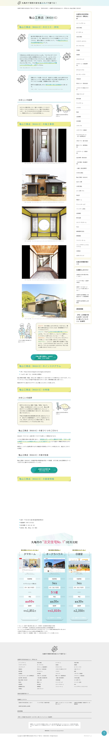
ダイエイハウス (80, 70)
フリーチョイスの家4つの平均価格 (33, 631)
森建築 (78, 54)
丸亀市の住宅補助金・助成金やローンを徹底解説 (82, 295)
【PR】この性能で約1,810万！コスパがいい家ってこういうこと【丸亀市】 (82, 318)
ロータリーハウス (80, 74)
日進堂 (78, 50)
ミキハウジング (80, 59)
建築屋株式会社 (80, 231)
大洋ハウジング (80, 255)
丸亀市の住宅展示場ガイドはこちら (44, 469)
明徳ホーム (79, 200)
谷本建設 (78, 121)
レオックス (79, 125)
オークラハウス (80, 45)
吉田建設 (78, 213)
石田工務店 (79, 36)
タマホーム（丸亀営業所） (81, 64)
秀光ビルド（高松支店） (82, 83)
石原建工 (78, 251)
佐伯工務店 (79, 27)
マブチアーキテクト (81, 41)
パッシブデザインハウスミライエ (82, 245)
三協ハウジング (80, 94)
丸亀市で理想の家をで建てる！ (39, 3)
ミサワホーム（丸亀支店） (81, 152)
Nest (77, 227)
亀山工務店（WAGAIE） (82, 177)
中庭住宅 (78, 79)
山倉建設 (78, 116)
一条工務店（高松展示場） (81, 163)
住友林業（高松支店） (81, 157)
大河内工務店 (79, 173)
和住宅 (78, 195)
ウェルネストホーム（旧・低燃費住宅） (81, 135)
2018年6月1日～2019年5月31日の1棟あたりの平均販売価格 (41, 627)
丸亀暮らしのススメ (82, 270)
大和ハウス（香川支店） (82, 141)
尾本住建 (78, 98)
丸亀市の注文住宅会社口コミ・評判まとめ (82, 16)
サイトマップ (86, 735)
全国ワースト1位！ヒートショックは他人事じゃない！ (82, 288)
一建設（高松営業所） (81, 168)
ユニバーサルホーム (81, 222)
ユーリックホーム (80, 23)
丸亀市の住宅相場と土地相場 (82, 301)
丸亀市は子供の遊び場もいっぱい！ (82, 275)
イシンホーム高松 (80, 209)
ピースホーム (79, 32)
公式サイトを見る (30, 617)
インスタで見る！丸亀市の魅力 (82, 281)
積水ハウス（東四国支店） (81, 146)
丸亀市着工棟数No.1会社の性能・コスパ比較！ (44, 357)
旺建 (77, 112)
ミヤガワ (78, 107)
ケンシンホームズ (80, 204)
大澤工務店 (79, 186)
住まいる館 (79, 182)
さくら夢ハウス (80, 191)
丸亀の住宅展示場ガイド (82, 263)
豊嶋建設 (78, 236)
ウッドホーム (79, 103)
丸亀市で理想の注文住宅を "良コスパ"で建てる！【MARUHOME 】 (36, 735)
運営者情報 (79, 309)
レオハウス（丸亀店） (81, 130)
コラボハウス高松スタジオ (82, 88)
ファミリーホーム (80, 240)
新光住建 (78, 218)
